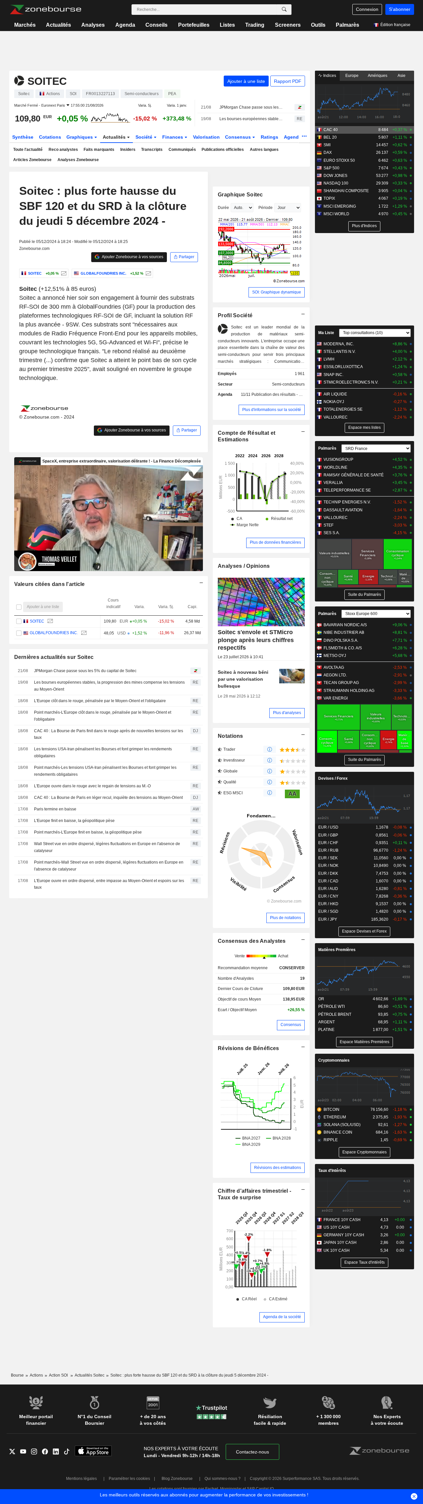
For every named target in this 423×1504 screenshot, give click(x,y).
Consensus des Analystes (252, 941)
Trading (254, 25)
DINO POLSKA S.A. (341, 640)
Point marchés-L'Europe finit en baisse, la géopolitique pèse (88, 832)
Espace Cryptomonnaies (364, 1152)
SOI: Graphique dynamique (276, 292)
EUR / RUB (328, 850)
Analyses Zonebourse (78, 159)
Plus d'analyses (287, 712)
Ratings (269, 137)
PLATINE (326, 1029)
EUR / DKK (328, 873)
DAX (328, 152)
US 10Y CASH (337, 1227)
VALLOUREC (336, 417)
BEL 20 (330, 137)
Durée (223, 207)
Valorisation (206, 137)
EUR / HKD (328, 904)
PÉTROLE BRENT (334, 1014)
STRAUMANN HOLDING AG (349, 690)
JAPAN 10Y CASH (340, 1242)
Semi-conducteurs (288, 384)
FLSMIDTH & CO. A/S (343, 648)
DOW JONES (335, 175)
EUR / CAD (328, 881)
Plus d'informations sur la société (271, 409)
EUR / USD (328, 827)
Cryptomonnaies (334, 1060)
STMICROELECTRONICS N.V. (351, 382)
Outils (318, 25)
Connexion (367, 9)
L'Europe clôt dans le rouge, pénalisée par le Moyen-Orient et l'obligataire (100, 701)
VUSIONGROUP (338, 459)
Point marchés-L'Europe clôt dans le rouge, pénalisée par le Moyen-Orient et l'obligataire (102, 716)
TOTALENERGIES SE (343, 409)
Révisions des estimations (277, 1167)
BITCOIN (331, 1109)
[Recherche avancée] (284, 9)
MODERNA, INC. (339, 344)
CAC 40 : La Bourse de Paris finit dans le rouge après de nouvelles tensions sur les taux (108, 734)
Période (265, 207)
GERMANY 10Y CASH (344, 1235)
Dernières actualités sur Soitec (54, 657)
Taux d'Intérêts (332, 1170)
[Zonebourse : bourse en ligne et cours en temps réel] (45, 10)
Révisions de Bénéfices (248, 1048)
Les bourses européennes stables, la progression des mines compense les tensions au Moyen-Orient (251, 119)
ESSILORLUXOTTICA (343, 366)
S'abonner (399, 9)
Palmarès (347, 25)
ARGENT (326, 1022)
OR (321, 999)
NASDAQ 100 (336, 183)
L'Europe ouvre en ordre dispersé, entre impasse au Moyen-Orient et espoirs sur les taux (109, 884)
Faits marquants (99, 149)
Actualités (58, 25)
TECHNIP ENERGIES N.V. (347, 502)
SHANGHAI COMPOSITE (346, 190)
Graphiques (80, 137)
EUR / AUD (328, 888)
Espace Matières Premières (364, 1042)
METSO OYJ (335, 655)
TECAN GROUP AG (341, 682)
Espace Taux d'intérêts (364, 1262)
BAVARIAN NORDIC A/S (345, 625)
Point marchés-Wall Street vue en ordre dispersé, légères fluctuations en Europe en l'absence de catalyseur (108, 866)
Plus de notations (285, 917)
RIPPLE (331, 1140)
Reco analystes (63, 149)
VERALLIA (333, 482)
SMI (327, 145)
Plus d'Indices (364, 225)
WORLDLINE (335, 467)
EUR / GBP (328, 835)
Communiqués (182, 149)
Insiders (127, 149)
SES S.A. (332, 532)
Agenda (125, 25)
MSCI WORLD (336, 214)
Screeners (288, 25)
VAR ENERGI (336, 698)
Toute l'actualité (28, 149)
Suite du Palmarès (364, 594)
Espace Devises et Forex (364, 931)
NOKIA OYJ (334, 401)
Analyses (93, 25)
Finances (173, 137)
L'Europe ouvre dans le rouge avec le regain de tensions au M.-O (92, 786)
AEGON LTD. (335, 675)
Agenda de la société (282, 1317)
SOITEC (36, 621)
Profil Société (235, 315)
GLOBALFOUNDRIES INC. (53, 633)
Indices (329, 75)
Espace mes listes (364, 427)
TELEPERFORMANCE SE (347, 490)
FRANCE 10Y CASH (342, 1219)
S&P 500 (331, 168)
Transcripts (152, 149)
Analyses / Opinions (244, 566)
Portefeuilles (194, 25)
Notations (230, 736)
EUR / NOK (328, 865)
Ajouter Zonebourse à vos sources (132, 257)
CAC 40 (331, 129)
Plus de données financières (275, 542)
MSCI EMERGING (340, 206)
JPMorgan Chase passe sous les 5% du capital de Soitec (251, 107)
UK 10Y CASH (337, 1250)
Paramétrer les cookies (129, 1478)
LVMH (329, 359)
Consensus (238, 137)
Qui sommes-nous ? (223, 1478)
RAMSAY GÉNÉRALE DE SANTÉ (354, 475)
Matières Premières (337, 949)
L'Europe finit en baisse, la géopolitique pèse (74, 820)
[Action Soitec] (62, 273)
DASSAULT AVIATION (343, 510)
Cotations (50, 137)
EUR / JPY (327, 919)
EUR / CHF (328, 842)
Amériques (377, 75)
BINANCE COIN (338, 1132)
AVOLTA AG (334, 667)
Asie (401, 75)
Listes (227, 25)
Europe (352, 75)
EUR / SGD (328, 911)
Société (144, 137)
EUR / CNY (328, 896)
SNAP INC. (333, 374)
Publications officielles (223, 149)
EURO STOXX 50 (339, 160)
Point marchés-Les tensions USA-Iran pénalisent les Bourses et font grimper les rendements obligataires (105, 771)
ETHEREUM (335, 1117)
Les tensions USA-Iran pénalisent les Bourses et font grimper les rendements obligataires (103, 752)
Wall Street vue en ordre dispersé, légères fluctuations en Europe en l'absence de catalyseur (107, 847)
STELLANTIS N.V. (340, 351)
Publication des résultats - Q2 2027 (282, 394)
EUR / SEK (328, 858)
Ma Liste (326, 332)
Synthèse (22, 137)
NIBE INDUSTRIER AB (344, 632)
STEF (328, 525)
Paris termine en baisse (55, 809)
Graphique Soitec (240, 194)
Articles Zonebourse (32, 159)
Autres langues (264, 149)
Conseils (156, 25)
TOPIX (329, 198)
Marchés (25, 25)
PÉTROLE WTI (331, 1006)
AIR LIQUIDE (335, 394)
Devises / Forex (333, 778)
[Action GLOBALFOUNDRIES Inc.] (147, 273)
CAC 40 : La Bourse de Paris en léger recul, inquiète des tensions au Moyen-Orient (108, 797)
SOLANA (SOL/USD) (342, 1124)
